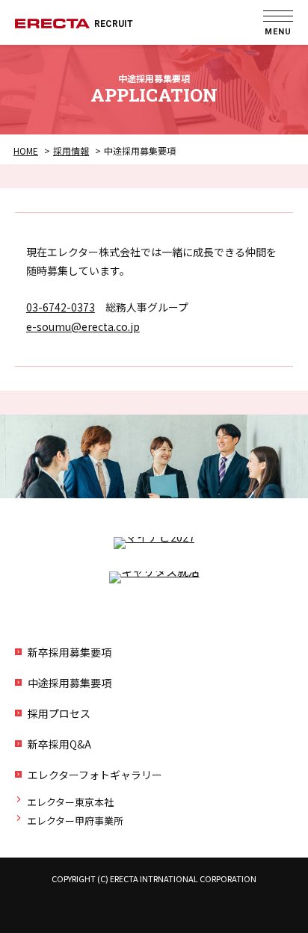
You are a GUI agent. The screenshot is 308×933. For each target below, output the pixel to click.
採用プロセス (59, 713)
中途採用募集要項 (69, 682)
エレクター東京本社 (70, 802)
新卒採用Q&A (59, 744)
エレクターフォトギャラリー (95, 774)
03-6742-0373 (60, 307)
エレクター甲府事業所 (75, 820)
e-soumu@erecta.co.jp (83, 326)
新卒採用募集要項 (69, 652)
